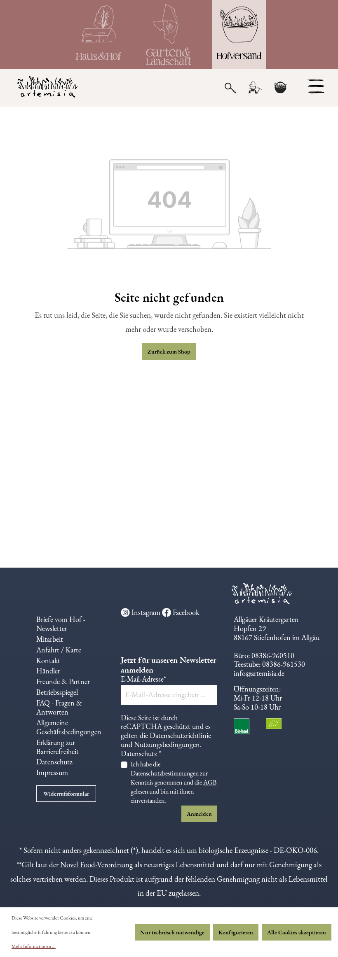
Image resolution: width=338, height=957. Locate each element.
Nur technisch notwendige (172, 932)
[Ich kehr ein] (99, 34)
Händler (48, 670)
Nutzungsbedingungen (167, 744)
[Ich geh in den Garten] (169, 34)
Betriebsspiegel (57, 692)
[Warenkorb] (280, 88)
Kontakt (48, 660)
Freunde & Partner (63, 681)
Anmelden (199, 813)
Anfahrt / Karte (58, 649)
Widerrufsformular (66, 793)
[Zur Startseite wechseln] (42, 88)
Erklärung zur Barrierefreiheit (57, 747)
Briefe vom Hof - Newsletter (60, 624)
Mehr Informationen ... (34, 946)
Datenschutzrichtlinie (180, 735)
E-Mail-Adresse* (143, 679)
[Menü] (315, 86)
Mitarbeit (49, 639)
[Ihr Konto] (255, 88)
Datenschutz (54, 761)
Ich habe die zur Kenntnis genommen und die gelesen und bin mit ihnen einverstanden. (173, 782)
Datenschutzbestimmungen (165, 773)
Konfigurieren (235, 932)
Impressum (52, 772)
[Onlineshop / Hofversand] (239, 34)
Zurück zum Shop (169, 351)
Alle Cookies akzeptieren (296, 932)
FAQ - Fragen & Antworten (59, 707)
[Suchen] (230, 87)
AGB (209, 782)
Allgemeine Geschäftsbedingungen (68, 727)
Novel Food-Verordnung (96, 864)
